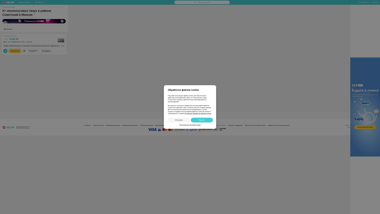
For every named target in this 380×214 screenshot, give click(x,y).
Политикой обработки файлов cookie (197, 113)
